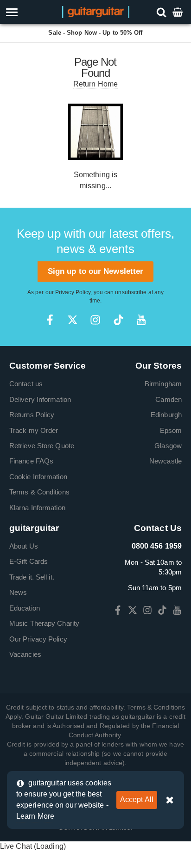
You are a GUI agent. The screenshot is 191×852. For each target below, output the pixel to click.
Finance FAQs (31, 461)
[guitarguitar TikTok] (118, 319)
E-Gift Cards (28, 561)
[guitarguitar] (95, 11)
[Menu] (27, 12)
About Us (23, 546)
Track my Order (33, 430)
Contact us (26, 384)
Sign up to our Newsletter (96, 271)
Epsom (171, 430)
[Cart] (178, 12)
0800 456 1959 (157, 546)
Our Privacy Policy (38, 639)
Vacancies (25, 654)
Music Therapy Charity (44, 623)
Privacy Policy (72, 292)
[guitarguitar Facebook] (49, 319)
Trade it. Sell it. (31, 577)
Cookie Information (38, 477)
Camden (168, 399)
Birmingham (163, 384)
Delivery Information (40, 399)
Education (24, 608)
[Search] (162, 12)
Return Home (95, 84)
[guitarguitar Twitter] (72, 319)
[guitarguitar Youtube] (141, 319)
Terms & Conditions (39, 492)
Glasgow (168, 446)
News (18, 592)
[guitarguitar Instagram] (95, 319)
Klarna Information (37, 508)
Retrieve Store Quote (41, 446)
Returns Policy (31, 415)
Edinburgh (166, 415)
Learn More (35, 816)
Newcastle (165, 461)
